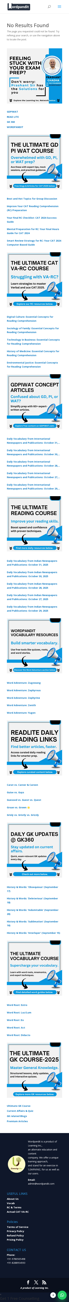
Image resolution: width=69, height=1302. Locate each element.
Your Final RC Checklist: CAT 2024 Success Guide (32, 219)
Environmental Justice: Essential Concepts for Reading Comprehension (32, 364)
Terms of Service (17, 1227)
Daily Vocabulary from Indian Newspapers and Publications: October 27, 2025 (32, 597)
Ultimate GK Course (18, 1105)
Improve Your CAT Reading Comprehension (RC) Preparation (32, 208)
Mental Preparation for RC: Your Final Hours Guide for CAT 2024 (33, 231)
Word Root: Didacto (18, 1035)
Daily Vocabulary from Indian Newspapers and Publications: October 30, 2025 (32, 574)
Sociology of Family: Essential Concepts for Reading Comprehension (33, 330)
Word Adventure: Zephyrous (24, 690)
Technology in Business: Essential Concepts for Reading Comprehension (33, 341)
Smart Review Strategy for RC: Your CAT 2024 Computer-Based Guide (34, 242)
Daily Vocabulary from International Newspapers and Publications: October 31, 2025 (32, 441)
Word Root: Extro (17, 1005)
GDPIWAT (12, 111)
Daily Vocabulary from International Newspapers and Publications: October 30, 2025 (32, 452)
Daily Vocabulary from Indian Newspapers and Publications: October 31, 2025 (32, 562)
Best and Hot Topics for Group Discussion (32, 198)
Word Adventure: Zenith (21, 705)
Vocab (11, 1203)
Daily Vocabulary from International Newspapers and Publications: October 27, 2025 (32, 475)
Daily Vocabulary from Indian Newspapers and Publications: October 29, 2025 (32, 608)
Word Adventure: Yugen (21, 712)
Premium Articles (17, 1121)
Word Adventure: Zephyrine (23, 697)
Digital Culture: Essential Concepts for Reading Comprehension (30, 318)
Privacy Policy (15, 1231)
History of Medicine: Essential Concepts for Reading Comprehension (33, 353)
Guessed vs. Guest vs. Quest (24, 799)
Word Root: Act (16, 1027)
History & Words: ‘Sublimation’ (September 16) (32, 923)
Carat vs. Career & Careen (22, 784)
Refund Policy (15, 1235)
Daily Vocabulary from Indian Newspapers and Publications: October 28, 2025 (32, 585)
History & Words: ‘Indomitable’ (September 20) (32, 912)
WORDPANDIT (15, 127)
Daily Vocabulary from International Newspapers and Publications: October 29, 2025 (32, 487)
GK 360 (11, 121)
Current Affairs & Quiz (20, 1110)
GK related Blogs (17, 1116)
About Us (13, 1198)
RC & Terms (14, 1207)
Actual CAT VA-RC (18, 1211)
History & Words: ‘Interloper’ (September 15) (33, 932)
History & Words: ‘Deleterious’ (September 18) (32, 900)
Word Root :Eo (15, 1020)
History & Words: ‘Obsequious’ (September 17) (32, 889)
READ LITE (13, 116)
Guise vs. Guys (15, 792)
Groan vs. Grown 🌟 (18, 807)
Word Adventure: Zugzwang (24, 682)
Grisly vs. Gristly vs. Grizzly (23, 815)
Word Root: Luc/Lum (19, 1012)
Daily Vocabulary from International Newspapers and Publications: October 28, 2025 (32, 464)
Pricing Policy (15, 1239)
